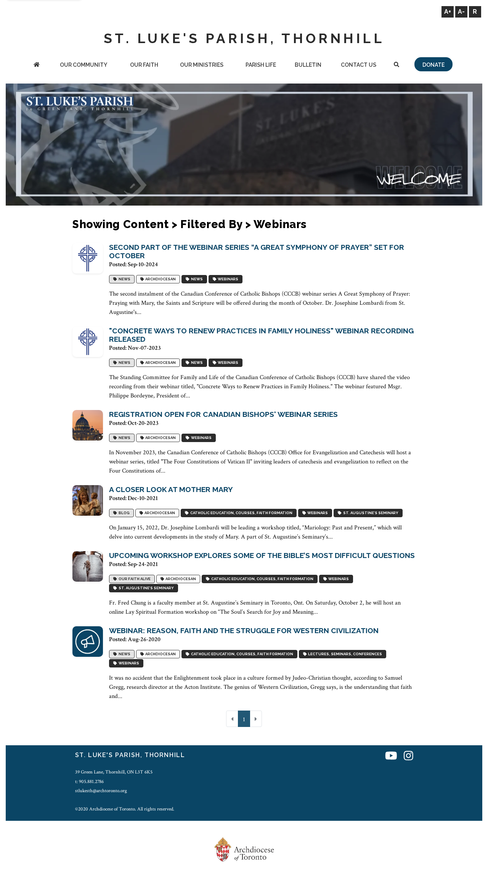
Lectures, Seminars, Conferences (344, 654)
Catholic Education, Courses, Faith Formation (240, 513)
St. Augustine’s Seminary (370, 513)
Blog (123, 513)
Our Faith (144, 65)
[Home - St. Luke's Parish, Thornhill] (37, 65)
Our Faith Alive (134, 579)
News (123, 279)
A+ (447, 11)
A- (461, 11)
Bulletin (308, 65)
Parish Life (261, 65)
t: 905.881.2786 (89, 781)
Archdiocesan (160, 279)
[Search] (396, 65)
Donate (433, 65)
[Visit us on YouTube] (391, 756)
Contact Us (358, 65)
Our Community (83, 65)
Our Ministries (201, 65)
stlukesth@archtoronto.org (101, 791)
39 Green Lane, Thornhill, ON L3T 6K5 (113, 772)
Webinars (227, 279)
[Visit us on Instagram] (408, 756)
